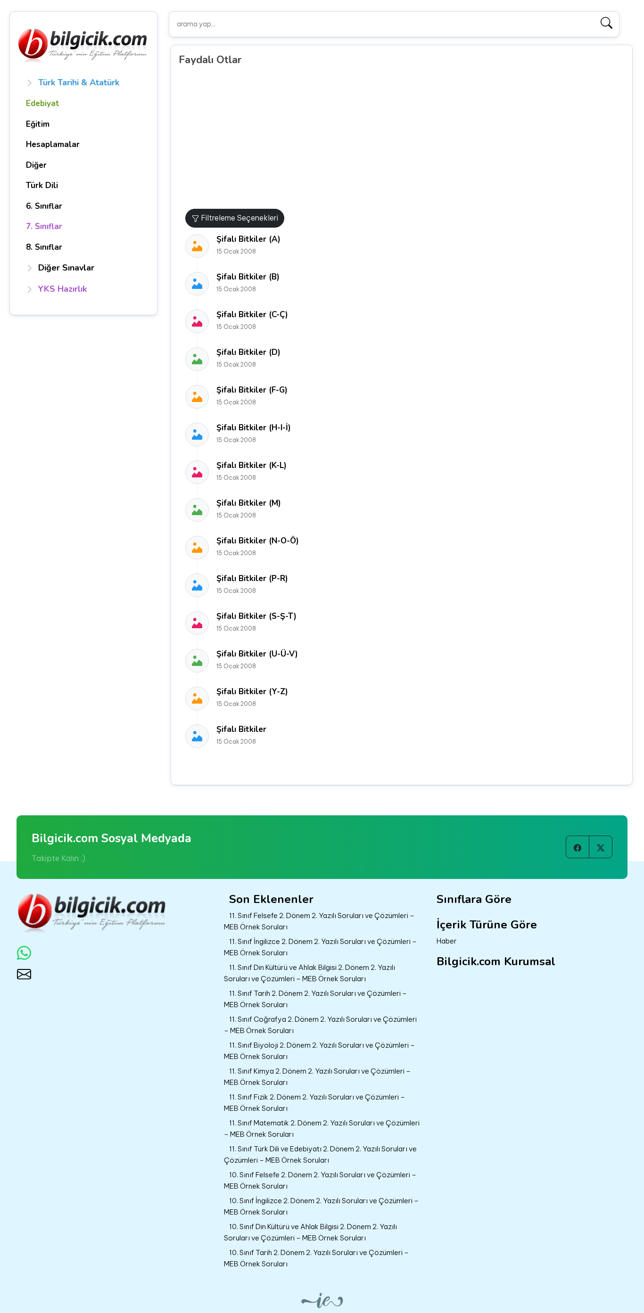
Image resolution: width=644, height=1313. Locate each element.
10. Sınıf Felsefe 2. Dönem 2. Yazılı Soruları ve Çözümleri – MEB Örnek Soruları (320, 1180)
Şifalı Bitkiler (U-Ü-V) (257, 653)
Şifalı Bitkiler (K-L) (251, 465)
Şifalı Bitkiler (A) (248, 239)
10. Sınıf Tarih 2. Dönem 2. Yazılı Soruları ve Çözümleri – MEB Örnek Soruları (316, 1258)
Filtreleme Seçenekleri (238, 217)
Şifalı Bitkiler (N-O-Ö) (257, 540)
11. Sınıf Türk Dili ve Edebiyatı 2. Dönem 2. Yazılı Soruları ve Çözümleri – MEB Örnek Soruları (320, 1154)
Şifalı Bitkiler (241, 729)
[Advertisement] (405, 138)
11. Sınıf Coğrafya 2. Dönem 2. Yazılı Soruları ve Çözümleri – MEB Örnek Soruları (320, 1025)
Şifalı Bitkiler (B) (248, 276)
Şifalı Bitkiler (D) (248, 352)
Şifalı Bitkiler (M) (248, 503)
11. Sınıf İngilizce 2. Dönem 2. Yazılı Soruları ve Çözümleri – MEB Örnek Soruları (320, 947)
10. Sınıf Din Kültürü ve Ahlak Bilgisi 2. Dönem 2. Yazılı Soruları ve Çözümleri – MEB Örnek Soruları (310, 1232)
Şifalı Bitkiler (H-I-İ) (253, 427)
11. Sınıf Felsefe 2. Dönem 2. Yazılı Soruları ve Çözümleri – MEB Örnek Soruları (319, 921)
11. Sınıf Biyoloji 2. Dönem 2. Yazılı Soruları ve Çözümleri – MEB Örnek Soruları (319, 1051)
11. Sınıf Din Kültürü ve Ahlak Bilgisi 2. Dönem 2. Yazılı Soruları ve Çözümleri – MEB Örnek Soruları (309, 973)
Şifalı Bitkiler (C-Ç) (252, 314)
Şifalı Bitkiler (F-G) (252, 390)
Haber (447, 940)
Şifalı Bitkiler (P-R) (252, 578)
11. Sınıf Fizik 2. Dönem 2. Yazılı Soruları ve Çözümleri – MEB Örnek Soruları (314, 1102)
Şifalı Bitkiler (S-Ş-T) (256, 616)
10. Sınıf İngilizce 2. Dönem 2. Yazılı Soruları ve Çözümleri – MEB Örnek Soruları (321, 1206)
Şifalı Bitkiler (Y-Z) (252, 691)
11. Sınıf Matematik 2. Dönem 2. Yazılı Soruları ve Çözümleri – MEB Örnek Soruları (322, 1128)
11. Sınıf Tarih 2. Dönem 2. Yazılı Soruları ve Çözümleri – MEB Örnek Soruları (315, 999)
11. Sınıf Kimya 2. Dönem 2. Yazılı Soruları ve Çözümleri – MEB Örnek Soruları (317, 1077)
